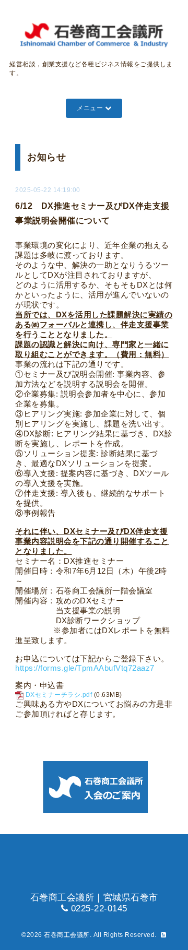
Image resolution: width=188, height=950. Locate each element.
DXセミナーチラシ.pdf (59, 694)
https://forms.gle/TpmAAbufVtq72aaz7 (85, 668)
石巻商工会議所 (67, 935)
